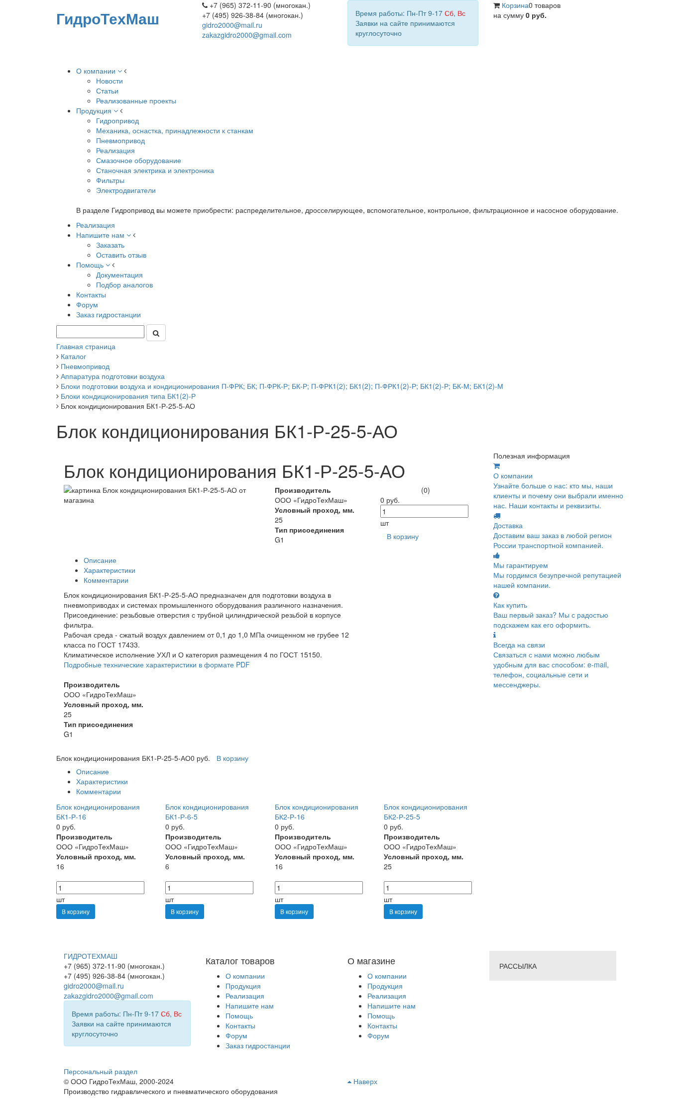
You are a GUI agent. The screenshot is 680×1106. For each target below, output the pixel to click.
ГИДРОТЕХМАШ (90, 956)
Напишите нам (391, 1006)
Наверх (364, 1081)
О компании (387, 976)
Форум (378, 1035)
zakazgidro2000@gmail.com (247, 35)
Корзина (515, 5)
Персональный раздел (100, 1071)
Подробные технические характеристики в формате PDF (157, 664)
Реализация (386, 996)
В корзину (76, 911)
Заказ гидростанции (258, 1045)
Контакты (382, 1025)
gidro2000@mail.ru (232, 25)
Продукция (385, 986)
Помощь (381, 1015)
